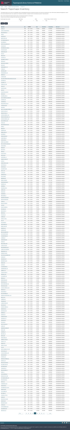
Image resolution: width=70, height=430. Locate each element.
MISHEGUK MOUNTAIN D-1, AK (6, 295)
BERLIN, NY (3, 128)
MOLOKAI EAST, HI (4, 32)
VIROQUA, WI (3, 36)
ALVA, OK (2, 53)
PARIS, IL (2, 34)
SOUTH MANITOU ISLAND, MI (6, 97)
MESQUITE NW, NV (4, 203)
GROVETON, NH (3, 88)
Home (2, 6)
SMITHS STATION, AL (4, 362)
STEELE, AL (3, 201)
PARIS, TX (2, 372)
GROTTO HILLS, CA (4, 324)
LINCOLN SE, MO (3, 354)
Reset (6, 23)
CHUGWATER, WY (4, 408)
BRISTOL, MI (3, 297)
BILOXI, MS (3, 65)
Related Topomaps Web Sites (14, 6)
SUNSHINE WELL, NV (4, 268)
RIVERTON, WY (3, 389)
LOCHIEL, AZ (3, 172)
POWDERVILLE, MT (4, 383)
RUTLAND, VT (3, 393)
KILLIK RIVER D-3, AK (4, 120)
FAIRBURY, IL (3, 312)
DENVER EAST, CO (4, 251)
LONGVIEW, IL (3, 193)
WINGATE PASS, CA (4, 113)
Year (24, 26)
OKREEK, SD (3, 216)
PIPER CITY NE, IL (4, 218)
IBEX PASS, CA (3, 333)
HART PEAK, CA (3, 164)
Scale (37, 26)
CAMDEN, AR (3, 237)
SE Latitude (44, 26)
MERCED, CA (3, 278)
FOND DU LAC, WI (4, 84)
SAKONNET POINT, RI (4, 59)
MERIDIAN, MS (3, 178)
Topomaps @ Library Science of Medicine (27, 3)
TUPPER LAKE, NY (4, 105)
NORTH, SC (3, 381)
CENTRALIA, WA (3, 70)
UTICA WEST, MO (4, 276)
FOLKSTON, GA (3, 153)
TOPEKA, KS (3, 404)
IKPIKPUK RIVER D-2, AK (5, 118)
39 (39, 413)
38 (37, 413)
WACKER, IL (3, 107)
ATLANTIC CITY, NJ (4, 395)
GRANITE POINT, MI (4, 159)
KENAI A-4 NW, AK (4, 180)
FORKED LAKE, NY (4, 316)
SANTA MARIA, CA (4, 224)
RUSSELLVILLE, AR (4, 51)
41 (43, 413)
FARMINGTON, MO (4, 253)
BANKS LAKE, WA (4, 226)
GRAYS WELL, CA (4, 157)
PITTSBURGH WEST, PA (5, 377)
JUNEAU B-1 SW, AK (4, 339)
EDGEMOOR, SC (3, 308)
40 (41, 413)
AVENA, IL (2, 126)
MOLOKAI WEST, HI (4, 370)
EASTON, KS (3, 149)
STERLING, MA (3, 99)
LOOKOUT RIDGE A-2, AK (5, 287)
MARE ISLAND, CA (4, 337)
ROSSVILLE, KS (3, 356)
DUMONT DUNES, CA (4, 306)
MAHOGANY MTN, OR (4, 103)
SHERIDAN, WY (3, 230)
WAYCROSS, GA (3, 410)
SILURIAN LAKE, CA (4, 95)
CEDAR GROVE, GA (4, 136)
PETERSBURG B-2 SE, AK (5, 387)
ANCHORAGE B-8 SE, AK (5, 124)
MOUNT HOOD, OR (4, 111)
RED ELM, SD (3, 55)
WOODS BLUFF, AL (4, 379)
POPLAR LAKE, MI (4, 49)
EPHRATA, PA (3, 314)
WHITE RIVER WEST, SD (5, 283)
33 (26, 413)
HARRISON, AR (3, 130)
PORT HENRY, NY (4, 391)
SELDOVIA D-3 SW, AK (4, 63)
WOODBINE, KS (3, 42)
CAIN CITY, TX (3, 341)
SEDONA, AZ (3, 61)
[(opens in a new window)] (62, 422)
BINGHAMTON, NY (4, 402)
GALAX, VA (3, 86)
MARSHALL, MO (3, 274)
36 (32, 413)
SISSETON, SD (3, 400)
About (6, 6)
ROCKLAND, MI (3, 222)
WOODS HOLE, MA (4, 285)
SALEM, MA (3, 397)
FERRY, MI (2, 151)
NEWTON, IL (3, 212)
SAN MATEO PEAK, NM (4, 197)
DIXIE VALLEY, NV (4, 310)
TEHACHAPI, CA (3, 368)
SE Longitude (51, 26)
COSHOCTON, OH (4, 245)
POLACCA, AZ (3, 214)
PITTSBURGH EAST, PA (5, 40)
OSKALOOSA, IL (3, 385)
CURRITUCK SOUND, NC (5, 249)
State (36, 19)
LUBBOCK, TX (3, 270)
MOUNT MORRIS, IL (4, 207)
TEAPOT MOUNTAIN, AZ (5, 30)
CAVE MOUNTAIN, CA (4, 182)
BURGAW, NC (3, 134)
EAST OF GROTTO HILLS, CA (5, 143)
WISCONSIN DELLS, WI (4, 247)
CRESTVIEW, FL (3, 145)
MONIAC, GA (3, 343)
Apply (2, 23)
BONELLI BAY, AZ (4, 132)
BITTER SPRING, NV (4, 293)
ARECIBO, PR (3, 289)
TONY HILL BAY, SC (4, 272)
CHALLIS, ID (3, 122)
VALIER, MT (3, 241)
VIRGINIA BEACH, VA (4, 72)
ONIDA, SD (3, 28)
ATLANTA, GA (3, 57)
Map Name (2, 26)
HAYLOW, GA (3, 322)
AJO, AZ (2, 220)
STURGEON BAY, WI (4, 235)
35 (30, 413)
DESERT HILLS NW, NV (4, 141)
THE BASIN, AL (3, 101)
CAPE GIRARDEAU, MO (4, 406)
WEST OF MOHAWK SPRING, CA (6, 109)
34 (28, 413)
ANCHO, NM (3, 329)
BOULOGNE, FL (3, 176)
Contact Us (23, 6)
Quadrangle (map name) (5, 19)
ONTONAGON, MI (4, 366)
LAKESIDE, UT (3, 331)
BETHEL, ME (3, 335)
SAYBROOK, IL (3, 228)
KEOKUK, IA (3, 93)
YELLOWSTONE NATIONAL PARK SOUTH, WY (8, 78)
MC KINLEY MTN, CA (4, 364)
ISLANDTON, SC (3, 174)
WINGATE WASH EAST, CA (5, 116)
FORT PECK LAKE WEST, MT (5, 255)
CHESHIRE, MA (3, 301)
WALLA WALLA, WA (4, 243)
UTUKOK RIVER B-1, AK (5, 352)
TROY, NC (2, 205)
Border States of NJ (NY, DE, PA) (50, 19)
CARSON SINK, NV (4, 239)
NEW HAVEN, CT (3, 195)
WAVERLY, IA (3, 74)
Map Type (21, 19)
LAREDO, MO (3, 189)
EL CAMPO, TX (3, 82)
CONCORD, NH (3, 76)
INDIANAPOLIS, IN (4, 260)
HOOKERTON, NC (4, 168)
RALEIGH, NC (3, 191)
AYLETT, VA (3, 170)
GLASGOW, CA (3, 320)
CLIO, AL (2, 347)
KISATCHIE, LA (3, 166)
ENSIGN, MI (3, 147)
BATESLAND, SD (3, 291)
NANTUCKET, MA (4, 38)
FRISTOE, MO (3, 155)
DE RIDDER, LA (3, 80)
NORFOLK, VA (3, 360)
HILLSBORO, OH (3, 258)
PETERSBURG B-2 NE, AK (5, 47)
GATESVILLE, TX (3, 318)
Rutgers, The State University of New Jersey (10, 425)
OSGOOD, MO (3, 45)
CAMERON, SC (3, 299)
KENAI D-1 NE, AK (4, 345)
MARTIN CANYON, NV (4, 199)
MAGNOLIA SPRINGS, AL (5, 358)
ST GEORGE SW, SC (4, 266)
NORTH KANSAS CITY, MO (5, 349)
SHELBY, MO (3, 262)
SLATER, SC (3, 264)
